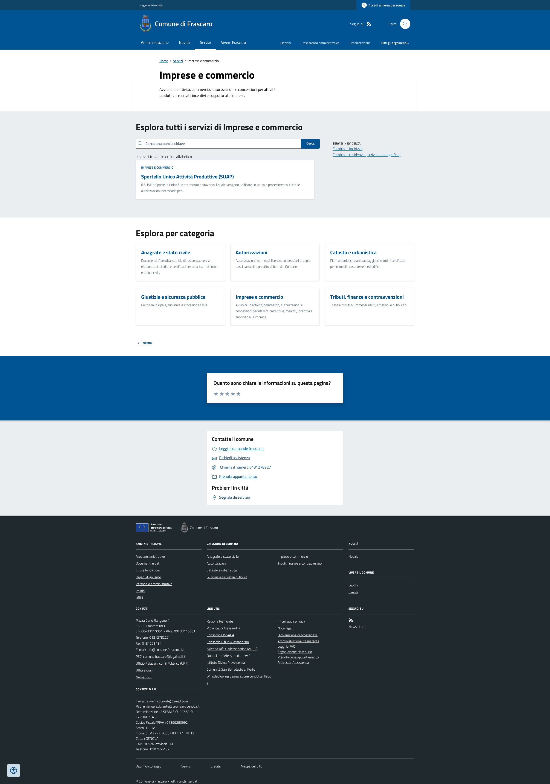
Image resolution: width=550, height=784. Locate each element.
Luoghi (353, 585)
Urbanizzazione (360, 42)
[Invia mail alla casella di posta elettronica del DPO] (167, 701)
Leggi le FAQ (286, 646)
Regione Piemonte (151, 5)
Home (163, 60)
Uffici (139, 597)
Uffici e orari (144, 670)
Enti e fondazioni (148, 570)
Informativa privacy (291, 621)
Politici (140, 590)
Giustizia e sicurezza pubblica (227, 577)
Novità (184, 42)
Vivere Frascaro (233, 42)
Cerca (310, 143)
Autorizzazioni (216, 563)
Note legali (285, 628)
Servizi (205, 42)
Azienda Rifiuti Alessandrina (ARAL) (232, 648)
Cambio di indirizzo (347, 149)
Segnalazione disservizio (295, 651)
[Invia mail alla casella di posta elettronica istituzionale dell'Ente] (166, 649)
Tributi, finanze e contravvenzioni (301, 563)
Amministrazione (155, 42)
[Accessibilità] (13, 770)
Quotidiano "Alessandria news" (229, 655)
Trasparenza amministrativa (320, 42)
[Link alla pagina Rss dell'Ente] (351, 620)
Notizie (353, 556)
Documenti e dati (148, 563)
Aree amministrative (150, 556)
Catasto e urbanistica (222, 570)
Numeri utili (144, 677)
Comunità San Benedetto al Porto (231, 669)
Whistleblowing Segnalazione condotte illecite (239, 680)
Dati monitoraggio (148, 766)
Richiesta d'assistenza (293, 662)
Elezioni (285, 42)
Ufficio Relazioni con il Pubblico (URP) (162, 663)
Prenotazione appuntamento (298, 657)
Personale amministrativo (154, 583)
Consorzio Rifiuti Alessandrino (228, 641)
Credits (216, 766)
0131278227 (159, 637)
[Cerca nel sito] (403, 24)
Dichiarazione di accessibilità (298, 635)
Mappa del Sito (251, 766)
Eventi (353, 592)
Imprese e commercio (157, 167)
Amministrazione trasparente (298, 641)
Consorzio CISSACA (220, 635)
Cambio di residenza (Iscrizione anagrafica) (366, 155)
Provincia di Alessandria (223, 628)
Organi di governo (148, 577)
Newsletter (356, 626)
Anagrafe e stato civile (223, 556)
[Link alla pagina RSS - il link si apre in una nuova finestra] (368, 24)
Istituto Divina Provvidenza (226, 662)
